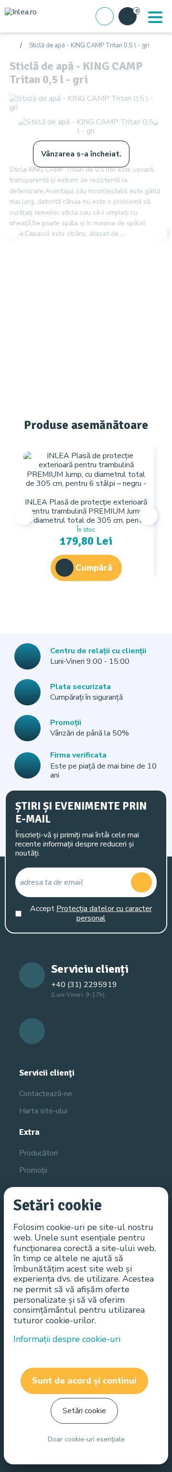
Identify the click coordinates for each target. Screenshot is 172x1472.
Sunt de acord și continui (84, 1380)
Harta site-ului (43, 1111)
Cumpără (93, 567)
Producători (38, 1153)
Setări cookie (84, 1411)
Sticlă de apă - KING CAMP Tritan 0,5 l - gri (89, 46)
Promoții (33, 1170)
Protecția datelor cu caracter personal (104, 913)
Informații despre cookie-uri (66, 1339)
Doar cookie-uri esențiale (86, 1439)
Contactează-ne (45, 1093)
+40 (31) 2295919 (84, 984)
